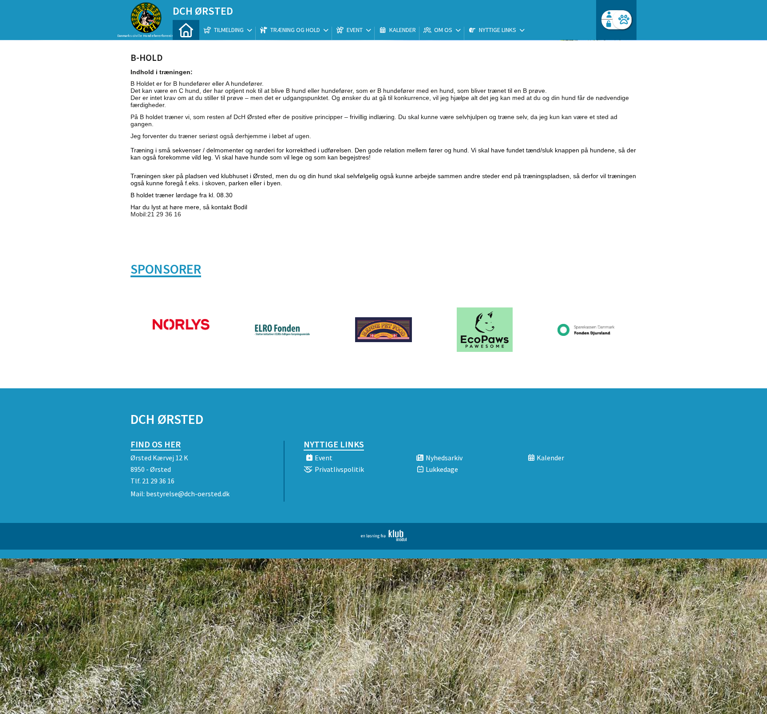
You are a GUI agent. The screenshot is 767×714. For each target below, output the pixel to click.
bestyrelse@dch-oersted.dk (187, 493)
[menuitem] (186, 30)
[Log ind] (622, 19)
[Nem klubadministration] (384, 538)
